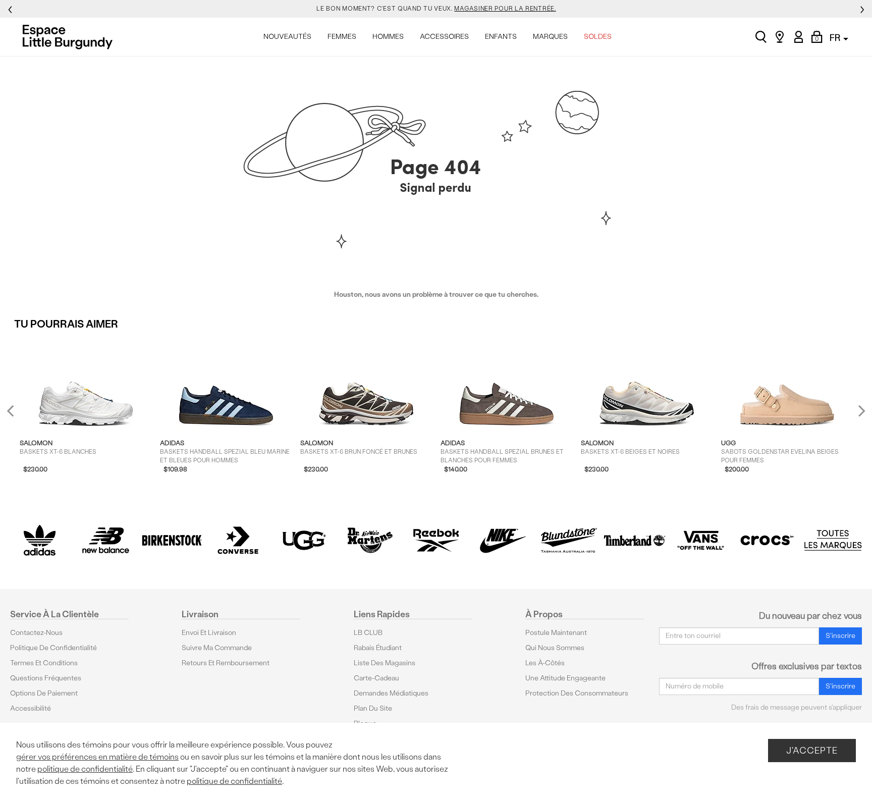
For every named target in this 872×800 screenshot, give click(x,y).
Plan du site (373, 708)
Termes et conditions (44, 663)
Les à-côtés (545, 663)
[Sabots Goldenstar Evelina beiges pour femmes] (787, 383)
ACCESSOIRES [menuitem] (444, 36)
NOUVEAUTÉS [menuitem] (287, 36)
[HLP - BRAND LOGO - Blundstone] (568, 540)
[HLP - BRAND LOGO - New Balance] (106, 540)
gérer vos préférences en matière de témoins (97, 757)
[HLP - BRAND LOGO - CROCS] (767, 540)
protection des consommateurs (576, 693)
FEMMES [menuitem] (342, 36)
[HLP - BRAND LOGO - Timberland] (635, 540)
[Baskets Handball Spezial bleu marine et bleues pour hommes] (226, 383)
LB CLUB (368, 632)
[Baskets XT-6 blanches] (85, 383)
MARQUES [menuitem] (550, 36)
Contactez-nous (36, 632)
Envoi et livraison (209, 632)
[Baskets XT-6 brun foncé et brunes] (366, 383)
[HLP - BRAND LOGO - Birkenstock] (172, 540)
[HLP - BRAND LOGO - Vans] (701, 540)
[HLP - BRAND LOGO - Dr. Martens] (370, 540)
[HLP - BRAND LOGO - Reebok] (436, 540)
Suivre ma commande (217, 648)
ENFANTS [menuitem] (501, 36)
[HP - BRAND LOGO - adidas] (40, 540)
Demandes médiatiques (391, 693)
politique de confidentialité (85, 769)
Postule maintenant (556, 632)
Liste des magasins (384, 663)
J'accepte (812, 750)
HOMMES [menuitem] (388, 36)
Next (859, 410)
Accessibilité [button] (30, 708)
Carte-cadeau (376, 678)
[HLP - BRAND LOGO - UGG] (304, 540)
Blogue (365, 723)
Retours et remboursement (225, 663)
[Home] (70, 37)
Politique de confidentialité (53, 648)
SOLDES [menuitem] (598, 36)
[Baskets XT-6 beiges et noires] (647, 383)
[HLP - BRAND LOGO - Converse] (238, 540)
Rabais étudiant (378, 648)
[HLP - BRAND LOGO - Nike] (502, 540)
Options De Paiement (44, 693)
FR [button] (836, 37)
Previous (17, 414)
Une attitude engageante (565, 678)
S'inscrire (840, 635)
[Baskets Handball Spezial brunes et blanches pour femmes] (506, 383)
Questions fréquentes (45, 678)
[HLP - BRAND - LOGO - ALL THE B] (833, 540)
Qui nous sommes (554, 648)
